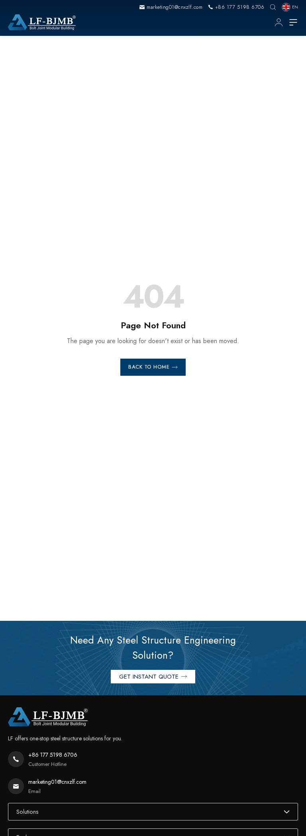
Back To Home (148, 367)
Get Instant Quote (148, 676)
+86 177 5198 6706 (239, 7)
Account (278, 22)
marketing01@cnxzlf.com (174, 7)
